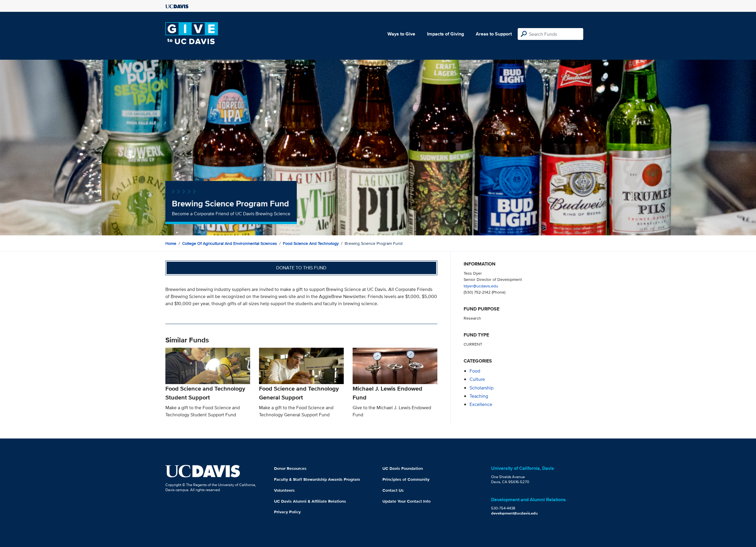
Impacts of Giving (445, 33)
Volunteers (284, 490)
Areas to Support (494, 33)
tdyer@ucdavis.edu (481, 286)
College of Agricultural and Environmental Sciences (229, 243)
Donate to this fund (301, 267)
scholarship (481, 387)
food (475, 371)
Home (170, 243)
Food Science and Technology (311, 243)
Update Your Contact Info (406, 501)
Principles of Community (405, 479)
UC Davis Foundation (402, 468)
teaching (479, 396)
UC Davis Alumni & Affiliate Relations (310, 501)
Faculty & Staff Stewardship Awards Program (317, 479)
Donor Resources (290, 468)
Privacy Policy (287, 512)
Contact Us (393, 490)
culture (477, 379)
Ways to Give (401, 33)
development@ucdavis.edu (514, 513)
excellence (481, 404)
